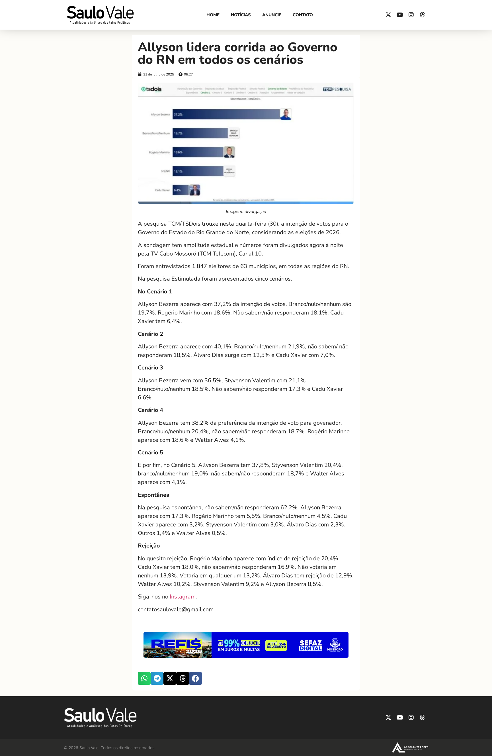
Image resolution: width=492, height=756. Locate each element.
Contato (303, 15)
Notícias (241, 15)
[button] (144, 678)
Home (213, 15)
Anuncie (271, 15)
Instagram (183, 596)
